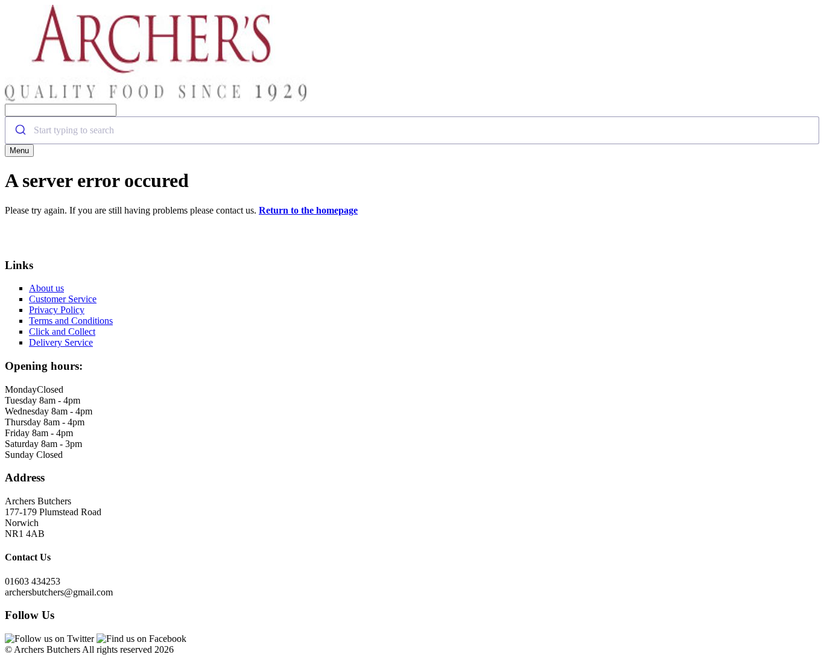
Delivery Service (61, 342)
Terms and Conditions (71, 321)
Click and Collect (62, 331)
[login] (155, 98)
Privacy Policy (56, 310)
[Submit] (19, 130)
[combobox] (412, 130)
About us (46, 288)
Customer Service (63, 299)
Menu (19, 150)
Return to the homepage (308, 210)
